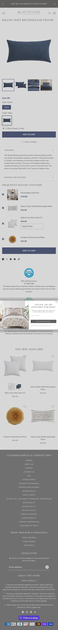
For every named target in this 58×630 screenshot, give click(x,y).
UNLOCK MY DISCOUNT (43, 321)
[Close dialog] (57, 302)
